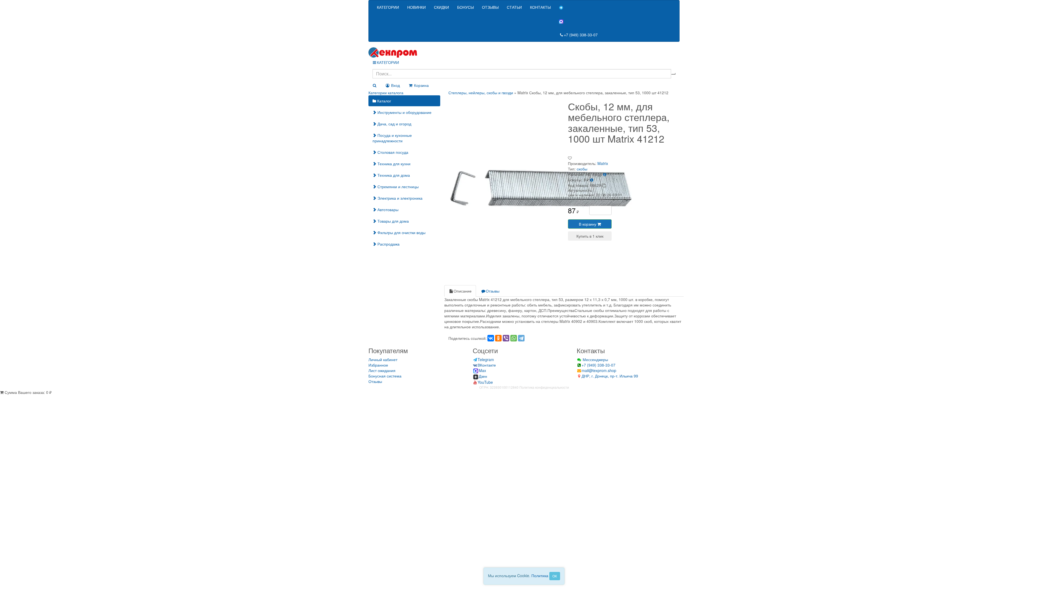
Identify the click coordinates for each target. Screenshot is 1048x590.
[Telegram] (521, 338)
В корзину (588, 224)
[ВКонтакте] (490, 338)
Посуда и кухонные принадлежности (392, 137)
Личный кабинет (382, 359)
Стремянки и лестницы (397, 186)
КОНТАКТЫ (540, 7)
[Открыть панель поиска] (374, 85)
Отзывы (492, 291)
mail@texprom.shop (599, 370)
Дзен (483, 376)
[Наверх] (2, 397)
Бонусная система (384, 376)
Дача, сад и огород (393, 123)
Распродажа (388, 244)
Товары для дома (392, 221)
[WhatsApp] (513, 338)
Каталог (383, 101)
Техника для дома (393, 175)
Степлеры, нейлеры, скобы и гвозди (480, 92)
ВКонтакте (487, 365)
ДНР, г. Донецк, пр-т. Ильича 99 (610, 376)
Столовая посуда (392, 152)
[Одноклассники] (498, 338)
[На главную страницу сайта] (524, 52)
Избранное (378, 365)
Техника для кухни (393, 163)
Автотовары (387, 209)
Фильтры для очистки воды (400, 232)
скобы (582, 169)
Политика (539, 575)
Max (482, 370)
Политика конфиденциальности (544, 387)
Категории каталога (385, 92)
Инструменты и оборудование (403, 112)
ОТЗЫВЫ (490, 7)
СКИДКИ (441, 7)
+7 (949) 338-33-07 (581, 34)
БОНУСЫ (465, 7)
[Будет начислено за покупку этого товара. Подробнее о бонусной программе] (591, 179)
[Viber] (506, 338)
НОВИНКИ (416, 7)
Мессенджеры (595, 359)
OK (554, 576)
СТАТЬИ (514, 7)
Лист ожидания (381, 370)
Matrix (602, 163)
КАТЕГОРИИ (388, 7)
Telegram (486, 359)
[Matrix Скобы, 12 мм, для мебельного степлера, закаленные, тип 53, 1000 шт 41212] (541, 187)
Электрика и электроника (399, 198)
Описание (463, 291)
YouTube (485, 382)
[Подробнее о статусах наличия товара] (604, 174)
